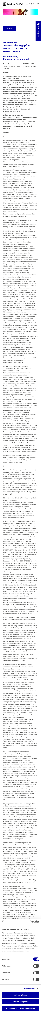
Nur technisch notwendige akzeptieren (20, 1008)
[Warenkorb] (37, 4)
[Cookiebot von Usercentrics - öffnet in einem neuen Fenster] (29, 921)
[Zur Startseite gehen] (14, 4)
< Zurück (10, 28)
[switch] (36, 966)
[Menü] (27, 4)
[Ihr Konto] (34, 4)
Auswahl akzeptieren (21, 1002)
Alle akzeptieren (20, 995)
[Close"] (36, 32)
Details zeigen (29, 988)
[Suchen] (30, 4)
